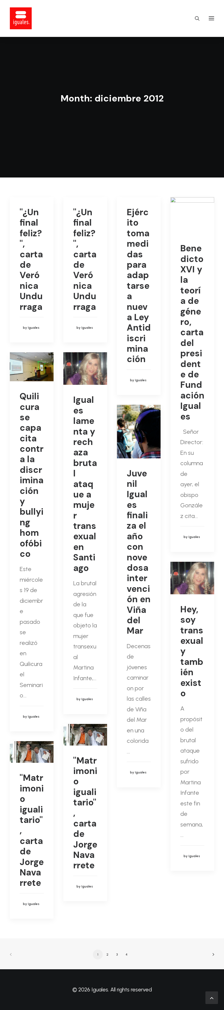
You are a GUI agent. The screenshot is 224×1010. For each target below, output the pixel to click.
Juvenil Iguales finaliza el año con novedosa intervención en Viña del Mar (139, 552)
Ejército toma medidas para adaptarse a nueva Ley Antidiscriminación (139, 285)
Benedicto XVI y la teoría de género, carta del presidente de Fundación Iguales (192, 332)
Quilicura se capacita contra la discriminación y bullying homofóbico (31, 475)
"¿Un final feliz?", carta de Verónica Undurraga (31, 259)
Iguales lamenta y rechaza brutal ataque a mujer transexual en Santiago (85, 484)
